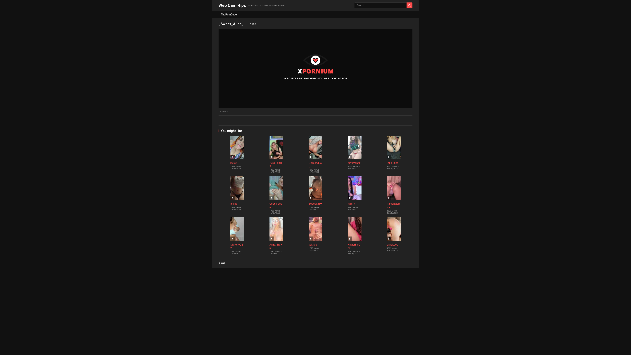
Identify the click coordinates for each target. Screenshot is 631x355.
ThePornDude (229, 14)
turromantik (354, 163)
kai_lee (313, 244)
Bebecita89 (315, 203)
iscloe (233, 203)
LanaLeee (392, 244)
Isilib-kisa (392, 163)
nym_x (351, 203)
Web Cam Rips (232, 5)
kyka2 (233, 163)
